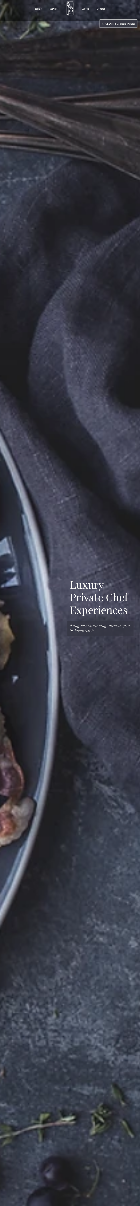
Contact (101, 8)
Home (38, 8)
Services (54, 8)
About (85, 8)
